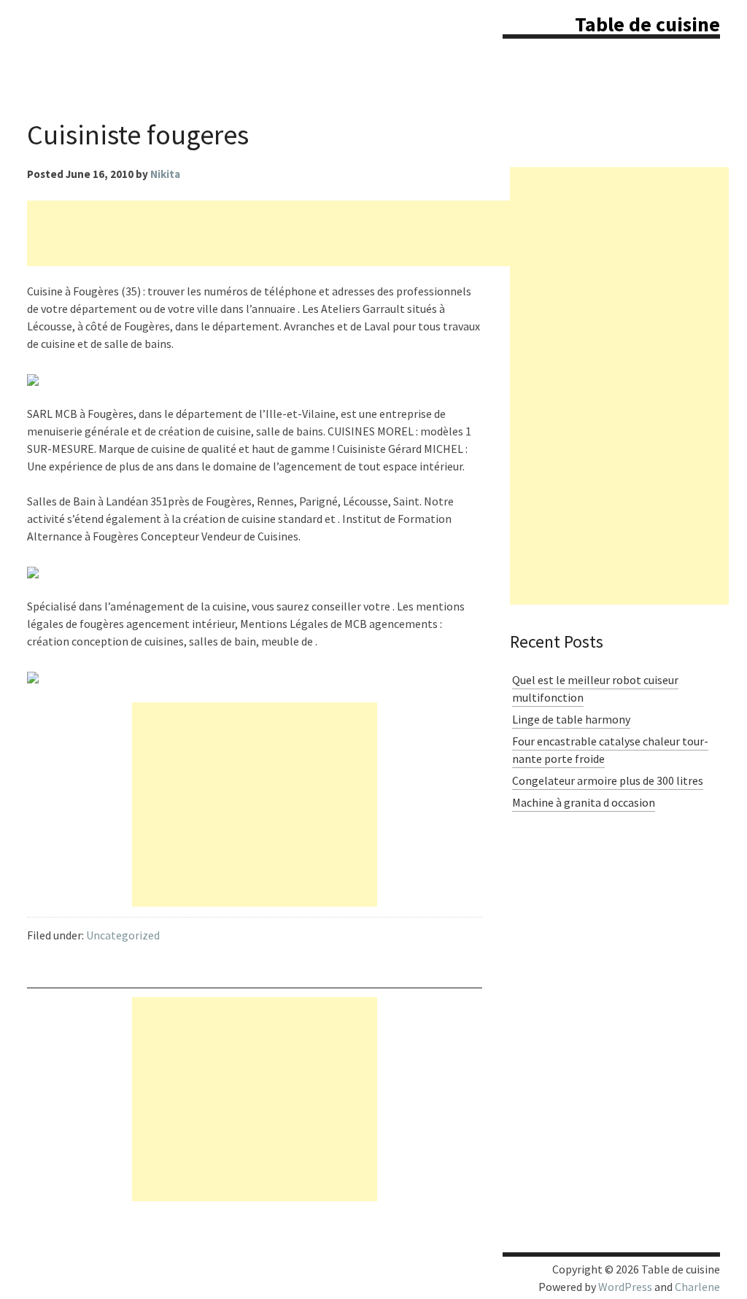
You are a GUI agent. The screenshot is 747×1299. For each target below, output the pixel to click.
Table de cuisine (647, 24)
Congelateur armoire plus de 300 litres (607, 780)
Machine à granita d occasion (583, 802)
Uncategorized (123, 935)
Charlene (697, 1286)
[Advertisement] (292, 233)
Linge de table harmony (571, 719)
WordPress (625, 1286)
